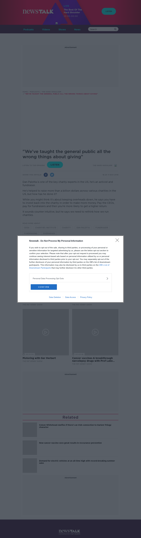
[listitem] (70, 278)
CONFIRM (43, 287)
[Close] (118, 241)
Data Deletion (55, 297)
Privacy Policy (86, 297)
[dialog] (70, 269)
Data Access (70, 297)
